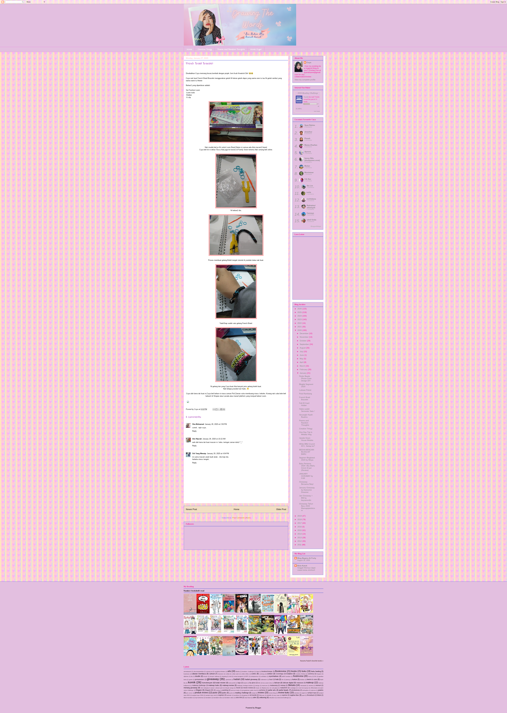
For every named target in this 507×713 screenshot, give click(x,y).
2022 (299, 323)
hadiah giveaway (251, 679)
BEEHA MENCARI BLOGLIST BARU (306, 452)
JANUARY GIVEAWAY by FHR (306, 476)
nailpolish (283, 688)
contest (270, 674)
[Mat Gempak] (293, 633)
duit (230, 676)
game (191, 679)
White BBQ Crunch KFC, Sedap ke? (307, 445)
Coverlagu (279, 674)
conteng (261, 674)
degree (319, 674)
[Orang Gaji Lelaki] (306, 612)
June (302, 355)
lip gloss (252, 683)
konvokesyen (207, 683)
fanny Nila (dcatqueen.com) (312, 159)
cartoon (212, 674)
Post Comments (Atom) (241, 518)
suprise (284, 695)
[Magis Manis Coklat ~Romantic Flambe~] (241, 654)
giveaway (213, 679)
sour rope (277, 695)
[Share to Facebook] (221, 409)
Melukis (291, 685)
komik (192, 682)
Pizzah (307, 138)
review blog (272, 693)
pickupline (306, 690)
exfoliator (264, 676)
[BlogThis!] (216, 409)
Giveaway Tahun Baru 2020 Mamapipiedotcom (307, 507)
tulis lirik (239, 697)
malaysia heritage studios (245, 685)
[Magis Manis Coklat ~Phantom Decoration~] (280, 654)
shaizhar (308, 132)
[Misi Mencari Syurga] (216, 613)
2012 (299, 541)
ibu (283, 679)
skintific (269, 695)
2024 (299, 316)
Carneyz (310, 213)
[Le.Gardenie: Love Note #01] (241, 633)
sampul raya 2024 (197, 695)
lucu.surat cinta (267, 683)
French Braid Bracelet (304, 398)
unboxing (262, 697)
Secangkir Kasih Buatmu (306, 416)
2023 (299, 319)
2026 (299, 309)
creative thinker (300, 674)
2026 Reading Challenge (308, 93)
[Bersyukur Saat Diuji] (293, 655)
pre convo (189, 693)
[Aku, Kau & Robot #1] (203, 654)
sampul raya (311, 693)
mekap (282, 685)
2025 (299, 312)
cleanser (220, 674)
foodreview (298, 676)
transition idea (217, 697)
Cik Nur (307, 179)
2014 (299, 534)
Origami (199, 690)
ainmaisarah (187, 671)
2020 (299, 330)
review (261, 692)
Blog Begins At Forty (306, 558)
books (294, 671)
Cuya (309, 62)
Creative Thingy (205, 49)
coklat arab (235, 674)
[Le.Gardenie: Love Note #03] (216, 633)
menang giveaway (191, 688)
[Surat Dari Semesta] (190, 614)
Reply (194, 431)
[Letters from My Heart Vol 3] (280, 612)
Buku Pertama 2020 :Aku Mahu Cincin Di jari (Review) (307, 467)
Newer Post (191, 509)
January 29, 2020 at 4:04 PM (218, 453)
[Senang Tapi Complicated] (190, 633)
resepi (253, 693)
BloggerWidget (316, 226)
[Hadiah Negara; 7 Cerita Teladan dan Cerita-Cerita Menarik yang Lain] (228, 611)
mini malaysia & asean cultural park (212, 688)
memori (318, 685)
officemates (314, 688)
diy (192, 676)
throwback (310, 695)
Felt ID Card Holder (304, 404)
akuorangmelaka (199, 671)
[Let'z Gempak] (267, 631)
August (303, 348)
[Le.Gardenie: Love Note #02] (228, 633)
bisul (257, 671)
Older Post (281, 509)
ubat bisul (248, 697)
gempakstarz (199, 679)
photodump (296, 690)
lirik (259, 683)
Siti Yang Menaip (199, 453)
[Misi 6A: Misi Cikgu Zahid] (280, 633)
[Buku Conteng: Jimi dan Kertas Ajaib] (190, 655)
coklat (227, 674)
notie (308, 192)
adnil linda (311, 220)
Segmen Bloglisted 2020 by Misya (307, 459)
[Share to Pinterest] (224, 409)
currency (311, 674)
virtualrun (272, 697)
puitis (224, 693)
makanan (300, 683)
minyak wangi (229, 688)
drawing (224, 676)
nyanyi (306, 688)
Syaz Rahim (309, 125)
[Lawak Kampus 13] (306, 633)
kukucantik (232, 683)
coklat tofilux (245, 674)
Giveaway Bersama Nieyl (306, 483)
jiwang (288, 679)
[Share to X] (219, 409)
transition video (229, 697)
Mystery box (265, 688)
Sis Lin (310, 186)
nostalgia (293, 688)
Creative (289, 674)
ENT (246, 676)
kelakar (302, 679)
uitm (254, 697)
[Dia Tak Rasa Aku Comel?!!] (293, 613)
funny (310, 676)
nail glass (275, 688)
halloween (264, 679)
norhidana (311, 199)
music (257, 688)
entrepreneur (255, 676)
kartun (294, 679)
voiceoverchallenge (283, 697)
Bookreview (280, 671)
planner (313, 690)
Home (189, 49)
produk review (201, 692)
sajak (303, 693)
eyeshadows (274, 676)
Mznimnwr (309, 172)
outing (218, 690)
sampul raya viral (211, 695)
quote (231, 693)
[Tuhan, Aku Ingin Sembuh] (306, 655)
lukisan (277, 683)
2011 (299, 545)
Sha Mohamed (198, 424)
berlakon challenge (248, 671)
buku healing (316, 671)
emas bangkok (238, 676)
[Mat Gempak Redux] (254, 633)
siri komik (253, 695)
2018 (299, 519)
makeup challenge (199, 685)
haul (271, 679)
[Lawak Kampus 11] (216, 654)
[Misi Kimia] (241, 612)
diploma (186, 676)
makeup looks (213, 685)
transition (208, 697)
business (186, 674)
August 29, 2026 (303, 560)
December (304, 333)
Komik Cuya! (255, 49)
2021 (299, 327)
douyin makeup (214, 676)
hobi (277, 679)
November (304, 337)
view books (317, 111)
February (304, 369)
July (302, 351)
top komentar (199, 697)
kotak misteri (220, 683)
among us (209, 671)
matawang (274, 685)
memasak (303, 685)
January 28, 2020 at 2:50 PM (216, 424)
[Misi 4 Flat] (254, 655)
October (303, 341)
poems (320, 690)
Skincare (261, 695)
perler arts (272, 690)
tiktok (319, 695)
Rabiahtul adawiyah (311, 206)
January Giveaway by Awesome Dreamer (307, 490)
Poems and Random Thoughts (231, 49)
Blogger (258, 708)
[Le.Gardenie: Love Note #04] (203, 633)
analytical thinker (220, 671)
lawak (245, 683)
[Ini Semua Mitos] (254, 613)
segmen (221, 695)
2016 (299, 527)
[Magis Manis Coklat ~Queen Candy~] (267, 654)
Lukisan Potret (305, 390)
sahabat (296, 693)
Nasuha (306, 97)
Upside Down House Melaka (306, 439)
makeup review (228, 685)
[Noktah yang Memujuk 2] (228, 655)
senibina (236, 695)
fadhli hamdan (286, 676)
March (303, 366)
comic (253, 674)
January (303, 373)
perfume (262, 690)
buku (304, 671)
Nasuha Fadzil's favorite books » (311, 661)
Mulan (307, 166)
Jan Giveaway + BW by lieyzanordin (306, 498)
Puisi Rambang (305, 394)
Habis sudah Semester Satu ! (307, 410)
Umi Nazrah (197, 439)
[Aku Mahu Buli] (203, 613)
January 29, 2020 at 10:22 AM (214, 439)
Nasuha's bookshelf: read (194, 591)
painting (225, 690)
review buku (283, 692)
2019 (299, 516)
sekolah (229, 695)
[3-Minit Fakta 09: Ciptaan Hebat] (267, 612)
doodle (197, 676)
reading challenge (241, 693)
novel (300, 688)
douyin (205, 676)
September (304, 344)
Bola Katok (302, 566)
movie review (248, 688)
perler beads (283, 690)
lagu (239, 683)
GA (315, 676)
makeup (310, 682)
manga (257, 685)
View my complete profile (305, 80)
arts (229, 671)
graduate (228, 679)
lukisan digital (288, 683)
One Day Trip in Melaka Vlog (305, 433)
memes (311, 685)
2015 (299, 530)
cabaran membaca (199, 674)
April (302, 362)
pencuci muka (235, 690)
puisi (215, 692)
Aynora (307, 152)
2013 (299, 537)
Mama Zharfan (310, 145)
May (302, 359)
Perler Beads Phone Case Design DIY (305, 378)
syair (303, 695)
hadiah (237, 679)
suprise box (294, 695)
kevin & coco (312, 679)
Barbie (238, 671)
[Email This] (214, 409)
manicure (264, 685)
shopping (244, 695)
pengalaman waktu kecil (249, 690)
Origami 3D (209, 690)
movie (238, 688)
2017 (299, 523)
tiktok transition (188, 697)
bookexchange (267, 671)
